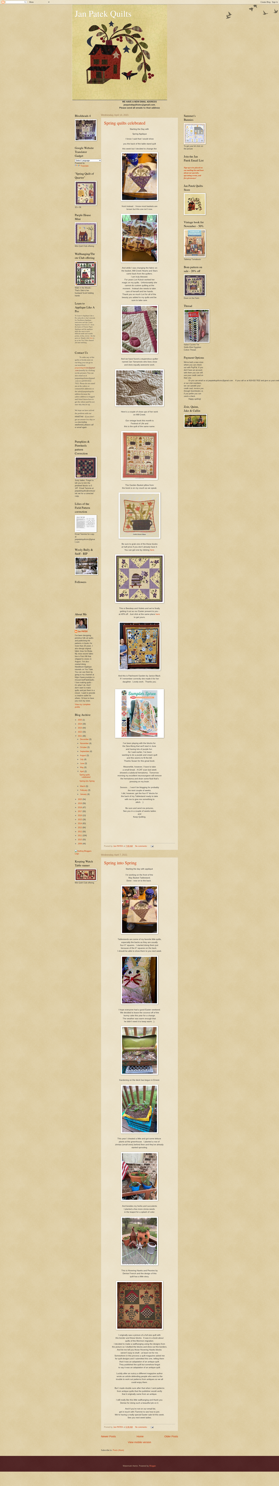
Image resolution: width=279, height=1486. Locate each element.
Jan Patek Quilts (103, 13)
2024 (80, 724)
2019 (80, 803)
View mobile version (139, 1442)
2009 (80, 844)
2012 (80, 831)
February (84, 790)
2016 (80, 815)
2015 (80, 819)
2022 (80, 732)
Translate (84, 166)
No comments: (141, 846)
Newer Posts (108, 1436)
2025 (80, 720)
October (83, 747)
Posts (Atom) (118, 1450)
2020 (80, 799)
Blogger (152, 1466)
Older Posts (171, 1436)
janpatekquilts (80, 368)
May (82, 767)
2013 (80, 827)
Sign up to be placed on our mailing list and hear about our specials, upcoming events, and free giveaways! (194, 173)
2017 (80, 811)
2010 (80, 839)
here (152, 550)
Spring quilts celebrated (124, 123)
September (85, 751)
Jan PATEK (83, 631)
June (82, 763)
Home (140, 1436)
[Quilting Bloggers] (85, 854)
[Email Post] (152, 846)
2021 (80, 736)
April (82, 771)
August (83, 755)
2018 (80, 807)
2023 (80, 728)
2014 (80, 823)
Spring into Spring (120, 863)
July (82, 759)
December (84, 739)
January (83, 794)
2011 (80, 835)
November (84, 743)
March (83, 786)
